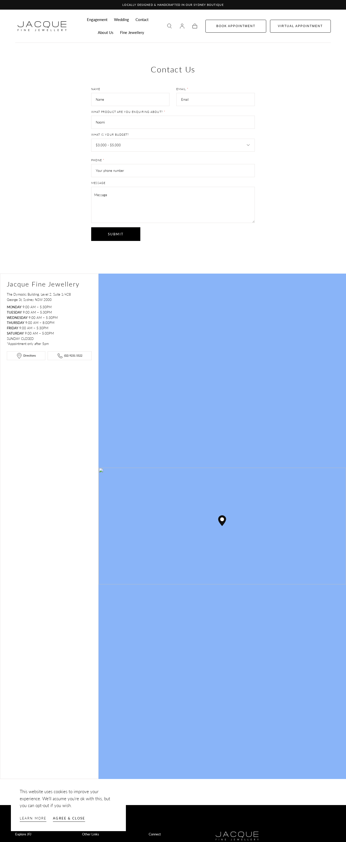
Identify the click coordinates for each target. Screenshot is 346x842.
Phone (98, 160)
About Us (105, 32)
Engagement (97, 19)
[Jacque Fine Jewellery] (237, 835)
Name (95, 89)
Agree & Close (69, 818)
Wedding (121, 19)
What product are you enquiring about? (128, 111)
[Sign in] (182, 26)
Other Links (90, 834)
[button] (169, 26)
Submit (116, 234)
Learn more (33, 818)
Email (182, 89)
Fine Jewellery (132, 32)
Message (98, 182)
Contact (142, 19)
